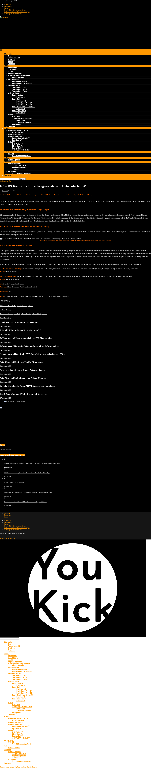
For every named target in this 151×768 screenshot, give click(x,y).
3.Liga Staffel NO (19, 166)
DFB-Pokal (16, 117)
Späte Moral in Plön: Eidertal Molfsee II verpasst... (21, 362)
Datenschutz (8, 6)
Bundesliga (12, 68)
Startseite (8, 54)
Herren (6, 66)
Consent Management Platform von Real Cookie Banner (18, 767)
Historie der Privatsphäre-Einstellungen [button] (16, 12)
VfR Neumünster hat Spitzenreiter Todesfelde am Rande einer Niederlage (27, 473)
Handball (7, 162)
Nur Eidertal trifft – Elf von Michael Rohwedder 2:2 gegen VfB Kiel (25, 502)
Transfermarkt (14, 58)
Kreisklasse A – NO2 (24, 105)
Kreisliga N (20, 109)
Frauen (6, 128)
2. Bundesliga (13, 70)
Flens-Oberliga (18, 77)
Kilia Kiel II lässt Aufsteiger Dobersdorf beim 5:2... (21, 330)
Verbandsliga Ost (19, 87)
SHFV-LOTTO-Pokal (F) (21, 150)
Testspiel (11, 126)
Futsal (6, 158)
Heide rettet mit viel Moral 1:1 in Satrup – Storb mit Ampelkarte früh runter (28, 492)
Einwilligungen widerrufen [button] (13, 14)
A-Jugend (12, 171)
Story (10, 62)
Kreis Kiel (16, 99)
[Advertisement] (75, 33)
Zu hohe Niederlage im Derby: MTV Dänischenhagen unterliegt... (27, 386)
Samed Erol (5, 191)
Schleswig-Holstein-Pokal (22, 119)
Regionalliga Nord (15, 74)
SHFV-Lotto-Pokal (23, 122)
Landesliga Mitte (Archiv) (22, 83)
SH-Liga (15, 169)
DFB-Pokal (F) (17, 144)
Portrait (11, 60)
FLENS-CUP (20, 121)
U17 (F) (11, 154)
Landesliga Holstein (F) (21, 138)
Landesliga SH (13, 79)
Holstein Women (18, 132)
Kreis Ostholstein (19, 111)
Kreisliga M (20, 97)
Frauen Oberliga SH (15, 134)
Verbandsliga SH (14, 85)
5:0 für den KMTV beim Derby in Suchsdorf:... (20, 322)
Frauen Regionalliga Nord (18, 130)
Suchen (22, 179)
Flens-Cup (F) (17, 146)
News (10, 56)
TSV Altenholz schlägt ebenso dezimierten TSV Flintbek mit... (26, 338)
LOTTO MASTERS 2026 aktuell (14, 482)
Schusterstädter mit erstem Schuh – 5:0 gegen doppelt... (23, 370)
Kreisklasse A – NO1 (24, 103)
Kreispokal (16, 124)
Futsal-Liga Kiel (14, 160)
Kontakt (6, 8)
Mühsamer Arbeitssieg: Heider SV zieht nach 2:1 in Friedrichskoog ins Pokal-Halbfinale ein (32, 463)
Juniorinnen (8, 152)
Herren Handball (14, 164)
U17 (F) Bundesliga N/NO (21, 156)
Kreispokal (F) (17, 148)
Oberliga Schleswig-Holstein (19, 75)
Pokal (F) (11, 142)
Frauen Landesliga (15, 136)
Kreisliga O (20, 113)
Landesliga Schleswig (20, 81)
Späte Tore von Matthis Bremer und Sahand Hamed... (23, 378)
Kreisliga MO (21, 101)
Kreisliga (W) (17, 140)
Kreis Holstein (17, 95)
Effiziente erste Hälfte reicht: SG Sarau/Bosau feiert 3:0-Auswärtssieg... (29, 346)
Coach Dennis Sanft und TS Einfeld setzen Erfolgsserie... (23, 394)
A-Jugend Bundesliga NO (21, 173)
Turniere (11, 64)
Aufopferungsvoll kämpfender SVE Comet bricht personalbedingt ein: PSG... (32, 354)
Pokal (10, 115)
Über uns (7, 175)
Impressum (7, 4)
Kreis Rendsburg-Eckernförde (23, 107)
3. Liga (10, 72)
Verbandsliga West (19, 91)
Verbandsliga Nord (19, 89)
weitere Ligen (13, 93)
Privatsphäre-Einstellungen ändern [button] (15, 10)
